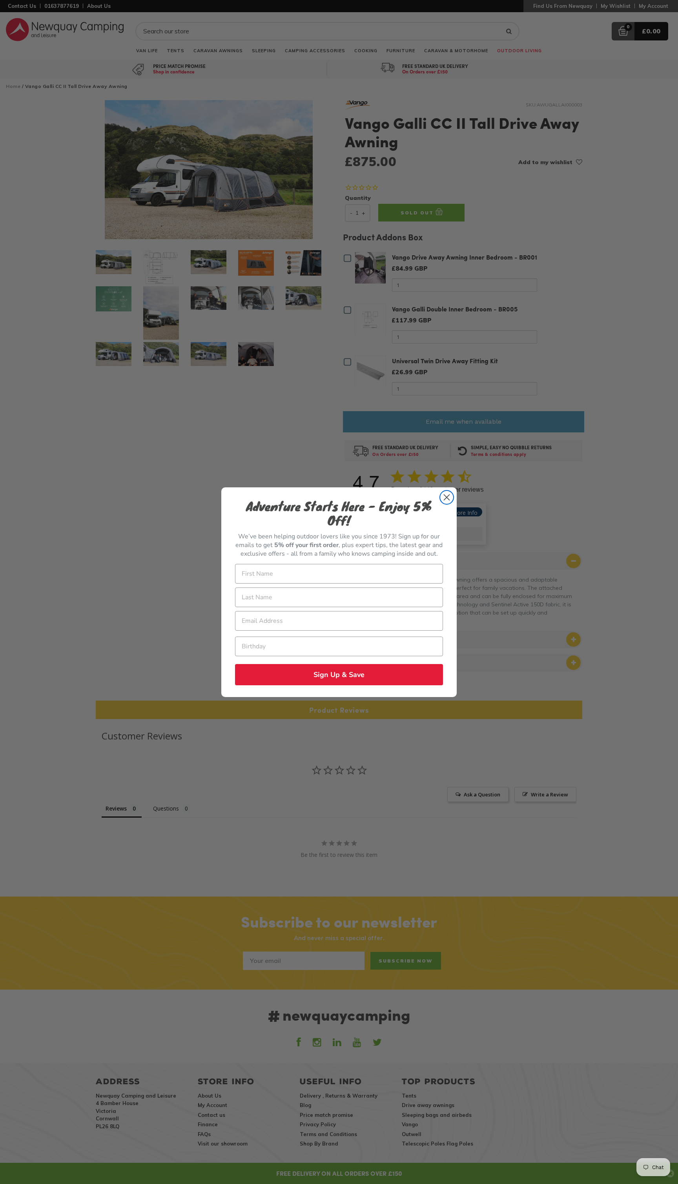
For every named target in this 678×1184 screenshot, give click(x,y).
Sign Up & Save (339, 674)
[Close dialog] (447, 497)
